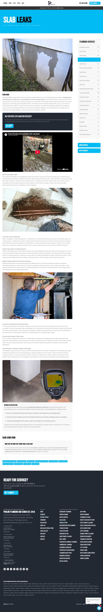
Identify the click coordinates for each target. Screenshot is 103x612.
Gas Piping (82, 122)
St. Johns (86, 592)
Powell (15, 592)
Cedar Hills (45, 583)
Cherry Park (61, 583)
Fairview (47, 586)
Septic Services (83, 151)
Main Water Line (83, 76)
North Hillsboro (53, 590)
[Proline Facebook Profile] (17, 569)
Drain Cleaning (83, 51)
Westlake (26, 595)
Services (42, 514)
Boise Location (7, 551)
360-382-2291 (6, 531)
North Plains (60, 590)
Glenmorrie (85, 586)
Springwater (75, 592)
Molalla (5, 590)
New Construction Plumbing (86, 68)
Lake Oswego (55, 588)
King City (44, 588)
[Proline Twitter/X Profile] (8, 569)
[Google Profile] (5, 569)
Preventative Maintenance (85, 101)
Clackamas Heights (69, 583)
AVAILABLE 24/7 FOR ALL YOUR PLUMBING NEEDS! (51, 8)
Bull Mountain (35, 583)
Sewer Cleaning (84, 558)
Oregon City (86, 590)
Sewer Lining (83, 550)
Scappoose (47, 592)
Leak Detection (83, 72)
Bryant (29, 583)
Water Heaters (83, 55)
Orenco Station (93, 590)
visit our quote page (11, 486)
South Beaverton (68, 592)
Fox (10, 604)
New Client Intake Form (46, 528)
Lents (82, 588)
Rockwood (31, 592)
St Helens (81, 592)
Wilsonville (31, 595)
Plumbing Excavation (84, 97)
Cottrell (79, 583)
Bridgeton (25, 583)
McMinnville (86, 588)
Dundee (15, 586)
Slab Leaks (82, 59)
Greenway (91, 586)
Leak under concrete (21, 461)
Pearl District (6, 592)
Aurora (12, 583)
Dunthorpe (20, 586)
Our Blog (42, 534)
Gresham (96, 586)
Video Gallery (44, 531)
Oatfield (77, 590)
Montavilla (9, 590)
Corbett (75, 583)
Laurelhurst (77, 588)
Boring (21, 583)
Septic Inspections (85, 528)
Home (41, 512)
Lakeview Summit (63, 588)
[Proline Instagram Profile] (11, 569)
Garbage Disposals (84, 109)
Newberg (43, 590)
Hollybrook (27, 588)
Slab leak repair (31, 461)
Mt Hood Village (27, 590)
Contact (42, 539)
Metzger (92, 588)
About (23, 3)
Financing (43, 520)
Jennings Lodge (34, 588)
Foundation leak (27, 463)
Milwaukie (96, 588)
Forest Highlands (73, 586)
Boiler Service (83, 117)
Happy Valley (6, 588)
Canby (40, 583)
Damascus (87, 583)
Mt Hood (22, 590)
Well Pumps (82, 84)
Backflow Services (84, 113)
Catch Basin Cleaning (86, 542)
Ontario (81, 590)
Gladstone (80, 586)
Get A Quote (9, 125)
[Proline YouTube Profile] (20, 569)
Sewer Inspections (85, 545)
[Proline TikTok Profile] (14, 569)
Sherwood (61, 592)
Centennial (55, 583)
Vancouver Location (8, 526)
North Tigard (66, 590)
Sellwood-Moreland (54, 592)
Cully (83, 583)
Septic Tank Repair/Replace (88, 525)
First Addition (53, 586)
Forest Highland (65, 586)
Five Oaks (58, 586)
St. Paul (90, 592)
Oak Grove (72, 590)
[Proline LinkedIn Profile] (24, 569)
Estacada (43, 586)
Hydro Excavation (85, 556)
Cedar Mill (50, 583)
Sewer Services (83, 145)
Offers (18, 3)
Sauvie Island (41, 592)
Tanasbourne (96, 592)
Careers (42, 536)
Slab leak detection (63, 461)
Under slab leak (35, 463)
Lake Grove (49, 588)
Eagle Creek (30, 586)
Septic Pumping (84, 531)
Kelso (40, 588)
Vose (17, 595)
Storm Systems (64, 528)
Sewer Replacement (85, 536)
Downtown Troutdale (8, 586)
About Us (42, 525)
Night (8, 604)
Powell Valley (21, 592)
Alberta (5, 583)
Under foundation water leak (42, 461)
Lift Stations (83, 547)
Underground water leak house (9, 461)
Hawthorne (12, 588)
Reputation (43, 523)
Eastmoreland (37, 586)
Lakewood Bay (71, 588)
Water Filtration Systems (85, 134)
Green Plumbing (83, 126)
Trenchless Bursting (86, 539)
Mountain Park (16, 590)
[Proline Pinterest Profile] (27, 569)
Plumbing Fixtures (84, 130)
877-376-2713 (6, 557)
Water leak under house (8, 463)
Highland (18, 588)
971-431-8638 (6, 548)
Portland (12, 592)
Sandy (35, 592)
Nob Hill (48, 590)
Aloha (8, 583)
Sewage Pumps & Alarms (87, 534)
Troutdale (9, 595)
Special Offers (44, 517)
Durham (25, 586)
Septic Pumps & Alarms (86, 523)
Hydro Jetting (83, 63)
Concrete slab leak (18, 463)
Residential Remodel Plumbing (86, 88)
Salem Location (7, 543)
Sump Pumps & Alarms (85, 80)
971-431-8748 (83, 3)
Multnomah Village (36, 590)
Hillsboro (22, 588)
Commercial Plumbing (84, 93)
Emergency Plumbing (84, 47)
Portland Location (8, 534)
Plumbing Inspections (84, 105)
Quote (93, 3)
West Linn (21, 595)
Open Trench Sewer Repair (87, 553)
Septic (14, 3)
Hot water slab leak (53, 461)
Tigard (5, 595)
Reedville (26, 592)
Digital (12, 604)
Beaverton (16, 583)
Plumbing (5, 3)
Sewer (10, 3)
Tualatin (13, 595)
